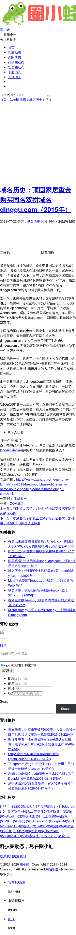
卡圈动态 (14, 72)
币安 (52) (25, 821)
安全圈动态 (16, 67)
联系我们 (6, 856)
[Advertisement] (38, 142)
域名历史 (35, 99)
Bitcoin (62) (14, 816)
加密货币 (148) (51, 806)
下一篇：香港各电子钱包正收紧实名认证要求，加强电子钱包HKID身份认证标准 (37, 520)
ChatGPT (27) (16, 835)
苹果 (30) (37, 831)
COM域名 (17, 503)
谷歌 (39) (29, 826)
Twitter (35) (44, 826)
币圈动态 (14, 52)
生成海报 (20, 498)
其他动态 (14, 77)
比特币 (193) (9, 806)
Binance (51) (41, 821)
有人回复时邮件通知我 (20, 665)
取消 (3, 645)
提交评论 (7, 670)
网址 (11, 688)
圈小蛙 (24, 864)
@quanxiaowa (11, 450)
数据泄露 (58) (32, 816)
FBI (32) (11, 831)
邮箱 (11, 683)
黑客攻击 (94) (17, 811)
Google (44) (58, 821)
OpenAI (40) (14, 826)
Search (5, 701)
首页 (11, 47)
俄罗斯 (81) (54, 811)
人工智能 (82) (36, 811)
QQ (10, 693)
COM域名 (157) (29, 806)
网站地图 (52, 869)
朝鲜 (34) (58, 826)
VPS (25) (51, 835)
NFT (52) (12, 821)
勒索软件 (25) (35, 835)
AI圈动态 (14, 57)
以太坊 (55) (50, 816)
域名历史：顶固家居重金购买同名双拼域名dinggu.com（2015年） (35, 199)
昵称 (11, 678)
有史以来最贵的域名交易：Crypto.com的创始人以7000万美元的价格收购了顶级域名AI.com (41, 543)
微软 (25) (64, 835)
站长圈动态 (16, 62)
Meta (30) (24, 831)
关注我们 (19, 856)
